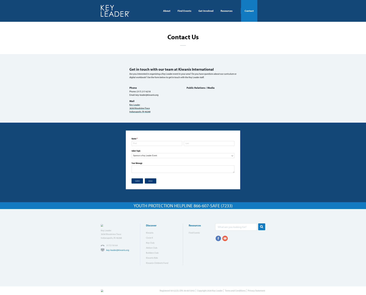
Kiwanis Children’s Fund (157, 262)
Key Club (150, 242)
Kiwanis (149, 232)
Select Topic (136, 150)
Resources (226, 10)
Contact (249, 10)
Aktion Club (151, 247)
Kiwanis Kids (152, 257)
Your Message (137, 163)
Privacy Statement (256, 290)
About (166, 10)
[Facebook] (218, 238)
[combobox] (183, 155)
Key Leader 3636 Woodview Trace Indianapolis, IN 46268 (139, 108)
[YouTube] (225, 238)
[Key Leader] (116, 11)
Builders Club (152, 252)
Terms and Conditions (235, 290)
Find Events (184, 10)
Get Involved (205, 10)
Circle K (149, 237)
